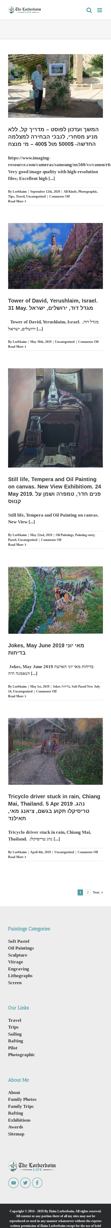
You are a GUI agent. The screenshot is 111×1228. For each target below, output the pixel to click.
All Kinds (70, 191)
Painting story (84, 535)
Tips (11, 196)
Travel (20, 196)
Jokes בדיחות (61, 686)
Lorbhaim (20, 191)
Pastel (12, 540)
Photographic (87, 191)
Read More (15, 201)
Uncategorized (36, 196)
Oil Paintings (65, 535)
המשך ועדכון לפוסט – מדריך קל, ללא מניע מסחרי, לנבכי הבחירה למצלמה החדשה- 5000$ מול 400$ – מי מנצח (53, 136)
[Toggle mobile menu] (100, 10)
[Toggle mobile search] (89, 10)
